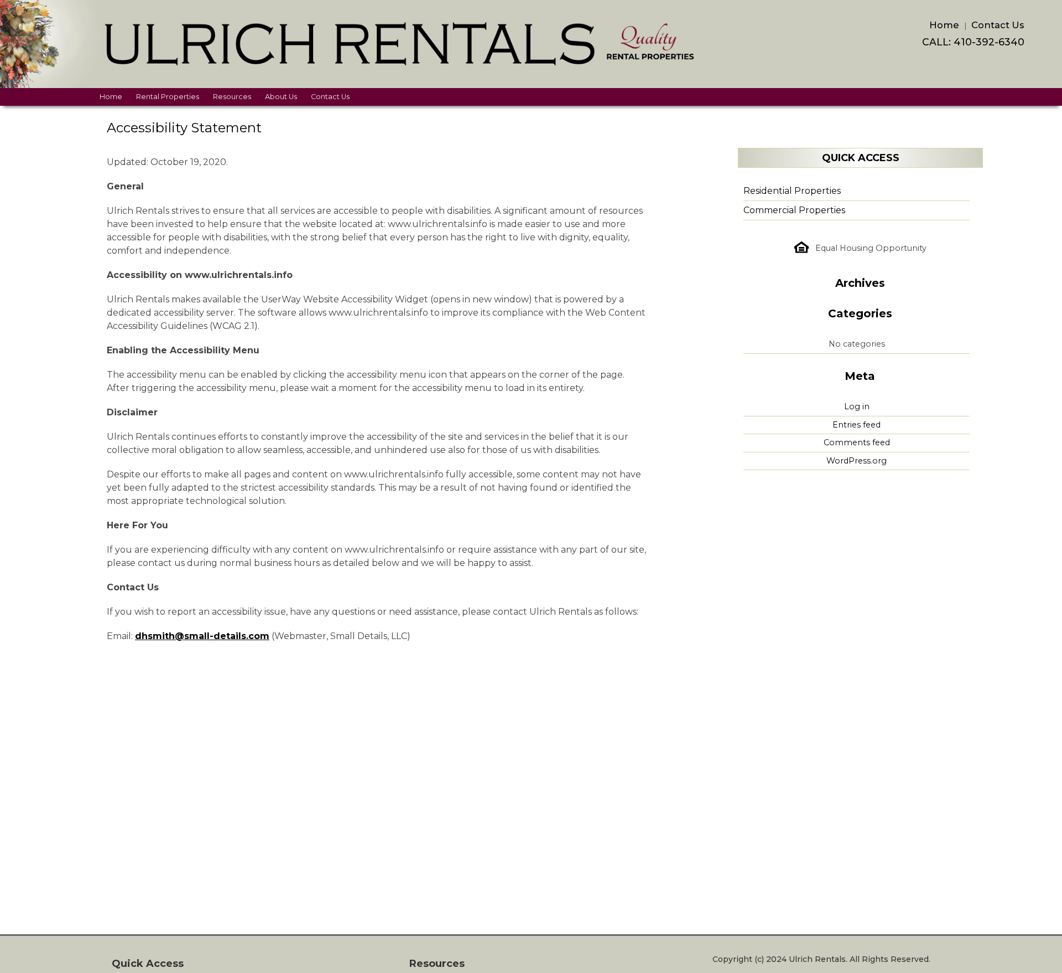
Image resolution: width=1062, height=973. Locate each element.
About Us (281, 96)
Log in (857, 406)
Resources (232, 96)
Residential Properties (792, 191)
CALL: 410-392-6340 (973, 42)
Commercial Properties (794, 210)
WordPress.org (856, 461)
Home (944, 24)
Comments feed (857, 442)
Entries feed (856, 425)
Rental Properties (167, 96)
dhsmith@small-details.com (202, 636)
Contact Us (997, 24)
